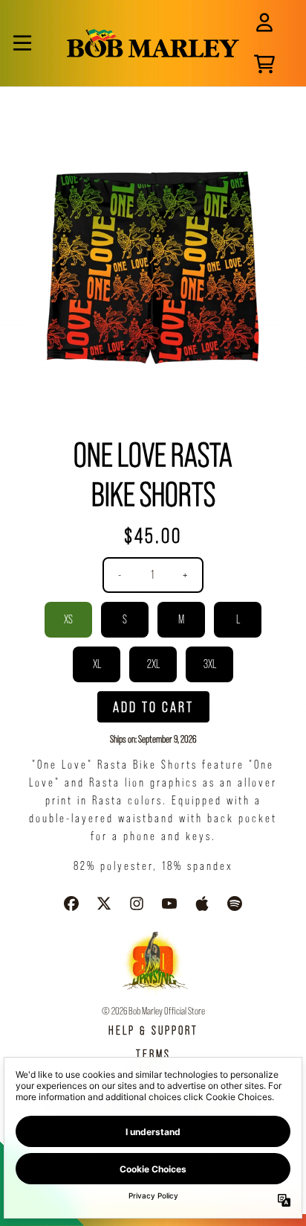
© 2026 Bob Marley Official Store (153, 1011)
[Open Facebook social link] (71, 903)
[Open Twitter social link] (104, 903)
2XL (153, 664)
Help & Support (153, 1030)
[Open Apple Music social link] (202, 903)
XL (97, 664)
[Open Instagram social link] (136, 903)
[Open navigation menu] (22, 43)
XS (68, 619)
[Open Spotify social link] (234, 903)
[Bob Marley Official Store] (153, 43)
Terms (153, 1054)
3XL (210, 664)
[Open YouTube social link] (169, 903)
